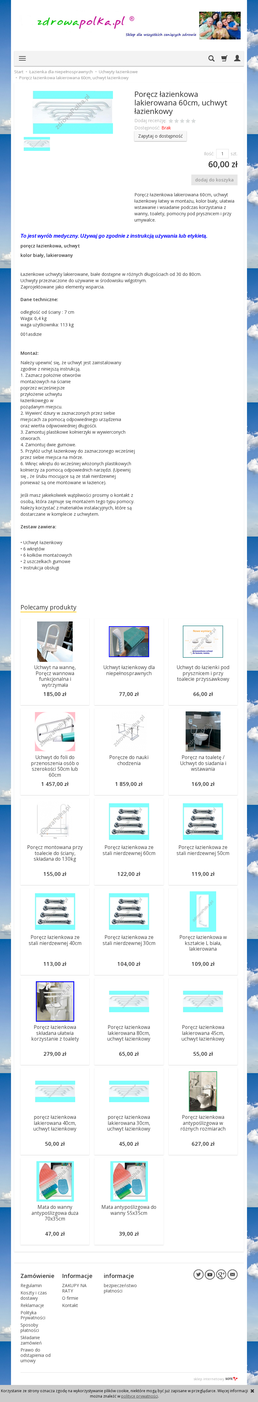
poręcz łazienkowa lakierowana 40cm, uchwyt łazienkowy (54, 1123)
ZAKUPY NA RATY (74, 1288)
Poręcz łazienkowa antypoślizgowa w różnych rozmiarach (203, 1123)
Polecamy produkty (48, 607)
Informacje (77, 1276)
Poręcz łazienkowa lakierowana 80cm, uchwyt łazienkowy (128, 1033)
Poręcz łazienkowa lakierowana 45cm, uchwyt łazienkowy (203, 1033)
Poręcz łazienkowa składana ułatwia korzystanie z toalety (55, 1033)
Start (18, 71)
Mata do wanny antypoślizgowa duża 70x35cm (54, 1213)
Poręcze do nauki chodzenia (129, 760)
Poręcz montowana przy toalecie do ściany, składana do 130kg (55, 853)
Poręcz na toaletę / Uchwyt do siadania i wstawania (203, 763)
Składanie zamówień (31, 1340)
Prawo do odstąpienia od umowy (35, 1355)
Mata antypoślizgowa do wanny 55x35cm (128, 1210)
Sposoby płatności (29, 1327)
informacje (119, 1276)
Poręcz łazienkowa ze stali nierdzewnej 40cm (55, 940)
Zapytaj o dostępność (160, 136)
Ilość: (209, 154)
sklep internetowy (209, 1378)
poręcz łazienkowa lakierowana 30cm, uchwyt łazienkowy (128, 1123)
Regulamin (31, 1285)
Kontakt (70, 1305)
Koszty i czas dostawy (33, 1295)
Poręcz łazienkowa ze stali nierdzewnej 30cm (129, 940)
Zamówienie (37, 1276)
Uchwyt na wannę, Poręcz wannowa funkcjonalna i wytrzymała (55, 676)
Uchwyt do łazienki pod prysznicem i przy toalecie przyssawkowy (203, 673)
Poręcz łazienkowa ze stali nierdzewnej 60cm (129, 850)
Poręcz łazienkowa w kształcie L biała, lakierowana (203, 943)
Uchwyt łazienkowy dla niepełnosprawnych (129, 670)
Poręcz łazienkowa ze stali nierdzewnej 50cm (203, 850)
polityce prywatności (139, 1396)
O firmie (70, 1298)
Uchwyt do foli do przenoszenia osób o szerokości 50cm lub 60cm (55, 766)
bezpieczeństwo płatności (120, 1288)
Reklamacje (32, 1305)
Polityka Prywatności (32, 1315)
